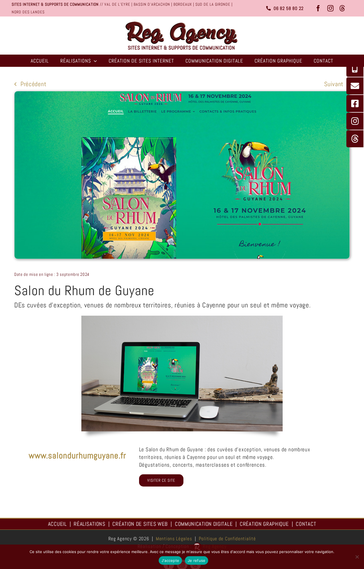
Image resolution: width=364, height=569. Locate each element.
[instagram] (330, 8)
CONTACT (306, 523)
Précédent (33, 84)
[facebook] (318, 8)
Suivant (334, 84)
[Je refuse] (357, 557)
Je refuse (196, 560)
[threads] (342, 8)
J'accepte (170, 560)
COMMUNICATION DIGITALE (204, 523)
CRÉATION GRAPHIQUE (264, 523)
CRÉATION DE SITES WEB (140, 523)
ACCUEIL (57, 523)
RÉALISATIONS (89, 523)
